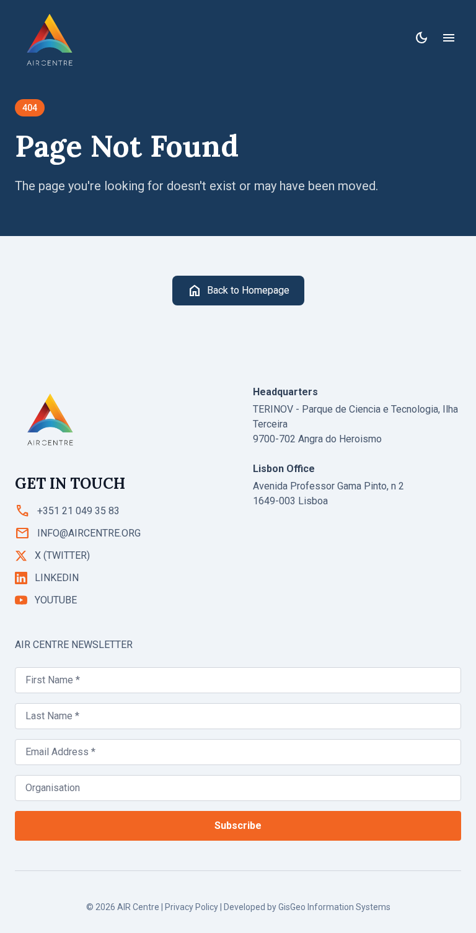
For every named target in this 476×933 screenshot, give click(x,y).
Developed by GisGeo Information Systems (307, 907)
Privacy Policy (191, 907)
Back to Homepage (238, 290)
